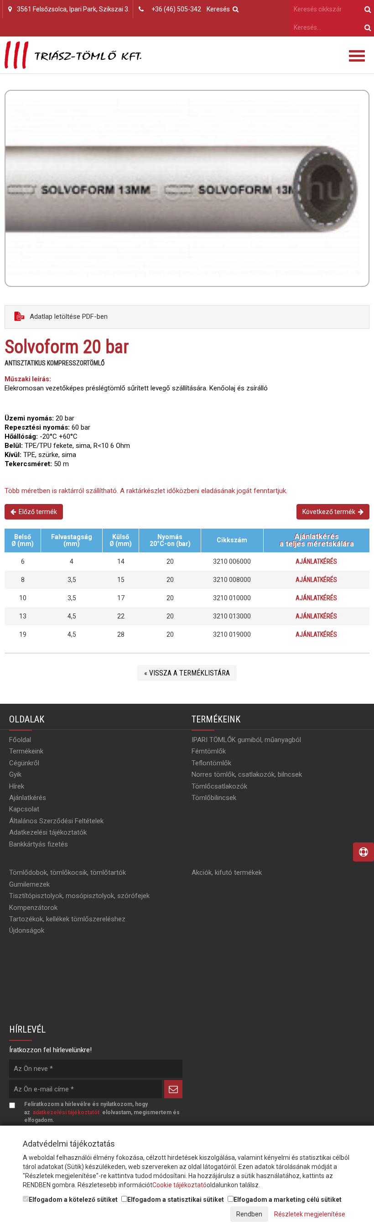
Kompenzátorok (33, 908)
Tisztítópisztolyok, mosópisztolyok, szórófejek (79, 896)
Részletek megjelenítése (309, 1214)
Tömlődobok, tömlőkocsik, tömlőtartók (67, 872)
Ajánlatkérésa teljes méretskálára (317, 540)
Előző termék (36, 511)
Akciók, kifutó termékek (227, 872)
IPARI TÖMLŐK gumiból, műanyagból (246, 740)
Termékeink (26, 751)
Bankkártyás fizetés (38, 844)
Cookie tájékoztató (179, 1185)
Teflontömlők (211, 763)
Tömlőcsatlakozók (219, 786)
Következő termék (330, 511)
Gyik (15, 774)
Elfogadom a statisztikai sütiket (175, 1199)
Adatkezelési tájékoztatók (48, 832)
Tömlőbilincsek (214, 798)
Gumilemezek (29, 884)
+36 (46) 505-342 (176, 9)
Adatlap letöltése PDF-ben (68, 316)
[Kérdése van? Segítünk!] (363, 852)
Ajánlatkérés (316, 561)
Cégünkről (24, 763)
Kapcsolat (24, 809)
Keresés (220, 9)
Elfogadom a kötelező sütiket (73, 1199)
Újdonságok (26, 930)
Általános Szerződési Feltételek (56, 821)
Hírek (16, 786)
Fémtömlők (209, 751)
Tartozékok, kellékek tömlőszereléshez (67, 919)
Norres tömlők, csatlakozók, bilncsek (247, 774)
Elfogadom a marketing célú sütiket (288, 1199)
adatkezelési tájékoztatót (66, 1112)
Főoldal (20, 740)
